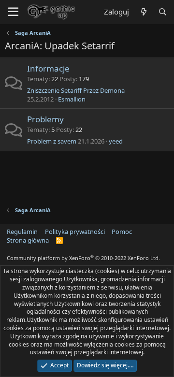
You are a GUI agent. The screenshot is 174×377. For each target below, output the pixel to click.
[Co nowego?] (143, 12)
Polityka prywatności (75, 231)
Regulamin (22, 231)
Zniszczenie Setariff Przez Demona (76, 90)
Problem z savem (51, 141)
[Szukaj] (162, 12)
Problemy (45, 119)
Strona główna (28, 240)
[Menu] (13, 12)
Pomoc (122, 231)
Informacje (48, 68)
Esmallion (72, 99)
